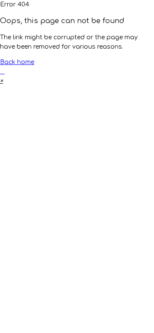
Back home (17, 62)
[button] (1, 81)
